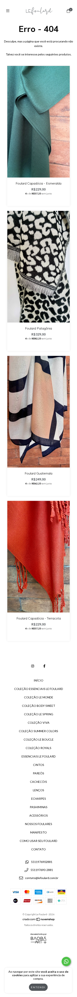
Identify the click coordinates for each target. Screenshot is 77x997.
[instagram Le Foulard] (32, 666)
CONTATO (38, 849)
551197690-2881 (42, 870)
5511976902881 (41, 862)
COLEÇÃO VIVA (38, 722)
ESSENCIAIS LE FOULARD (39, 756)
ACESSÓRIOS (38, 815)
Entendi (38, 987)
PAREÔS (38, 773)
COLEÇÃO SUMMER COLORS (38, 731)
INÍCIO (38, 680)
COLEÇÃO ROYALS (38, 748)
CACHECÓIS (38, 781)
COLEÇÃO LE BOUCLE (39, 739)
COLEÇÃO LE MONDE (38, 697)
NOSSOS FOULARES (38, 824)
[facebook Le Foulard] (44, 666)
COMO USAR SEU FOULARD (38, 841)
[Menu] (8, 10)
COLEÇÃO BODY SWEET (38, 705)
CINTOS (38, 765)
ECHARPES (38, 798)
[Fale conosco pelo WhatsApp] (66, 961)
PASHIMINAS (38, 807)
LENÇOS (38, 790)
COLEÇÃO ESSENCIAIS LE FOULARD (38, 689)
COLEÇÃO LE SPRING (38, 714)
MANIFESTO (38, 832)
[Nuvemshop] (38, 920)
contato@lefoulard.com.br (41, 878)
